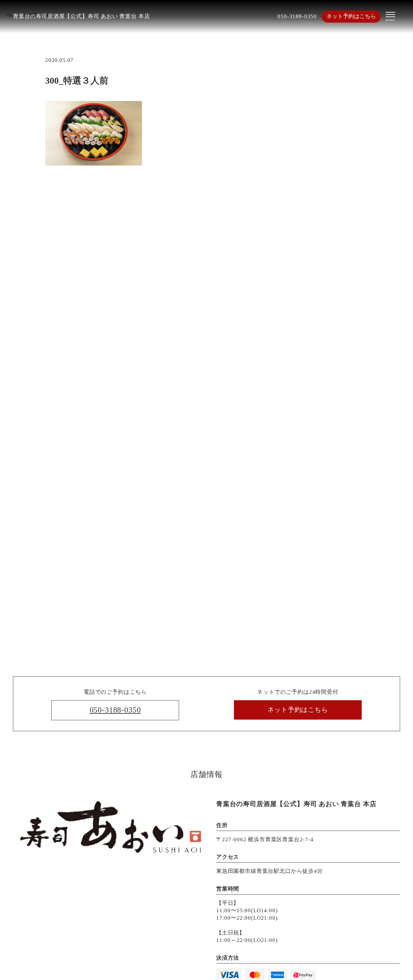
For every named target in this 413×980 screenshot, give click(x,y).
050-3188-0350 (297, 16)
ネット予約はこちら (351, 16)
